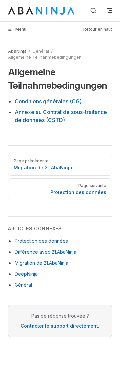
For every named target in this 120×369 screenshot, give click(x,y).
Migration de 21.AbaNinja (41, 263)
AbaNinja (17, 51)
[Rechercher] (93, 10)
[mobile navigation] (109, 10)
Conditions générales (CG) (48, 101)
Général (23, 285)
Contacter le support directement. (60, 326)
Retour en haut (97, 29)
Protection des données (41, 241)
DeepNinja (26, 274)
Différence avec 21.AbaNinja (45, 252)
